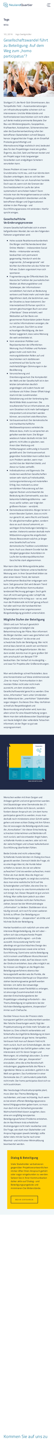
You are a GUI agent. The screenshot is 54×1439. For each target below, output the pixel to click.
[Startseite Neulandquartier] (18, 6)
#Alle (6, 24)
